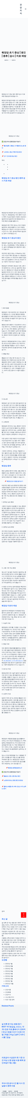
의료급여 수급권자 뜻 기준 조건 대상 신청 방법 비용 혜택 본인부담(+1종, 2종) (13, 933)
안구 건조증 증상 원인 (10, 156)
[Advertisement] (14, 32)
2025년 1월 (8, 963)
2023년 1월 (8, 981)
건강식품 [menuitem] (16, 1091)
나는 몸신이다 (9, 997)
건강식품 (8, 989)
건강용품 (8, 992)
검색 (3, 911)
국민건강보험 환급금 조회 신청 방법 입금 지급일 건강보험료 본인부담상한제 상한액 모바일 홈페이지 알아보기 (14, 949)
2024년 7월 (9, 968)
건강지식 (13, 60)
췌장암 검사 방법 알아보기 (15, 481)
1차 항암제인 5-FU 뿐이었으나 (13, 660)
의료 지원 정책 (9, 999)
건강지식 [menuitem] (10, 1091)
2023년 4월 (9, 976)
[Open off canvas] (25, 9)
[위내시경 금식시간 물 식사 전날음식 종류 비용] (14, 1074)
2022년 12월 (9, 983)
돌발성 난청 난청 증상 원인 (11, 776)
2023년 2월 (9, 978)
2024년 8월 (9, 966)
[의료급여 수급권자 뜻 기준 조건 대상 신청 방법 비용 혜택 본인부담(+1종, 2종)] (14, 1049)
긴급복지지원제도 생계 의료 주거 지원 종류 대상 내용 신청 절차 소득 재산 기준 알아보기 (14, 955)
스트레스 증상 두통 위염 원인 (13, 152)
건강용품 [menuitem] (4, 1091)
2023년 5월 (9, 973)
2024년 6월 (9, 971)
